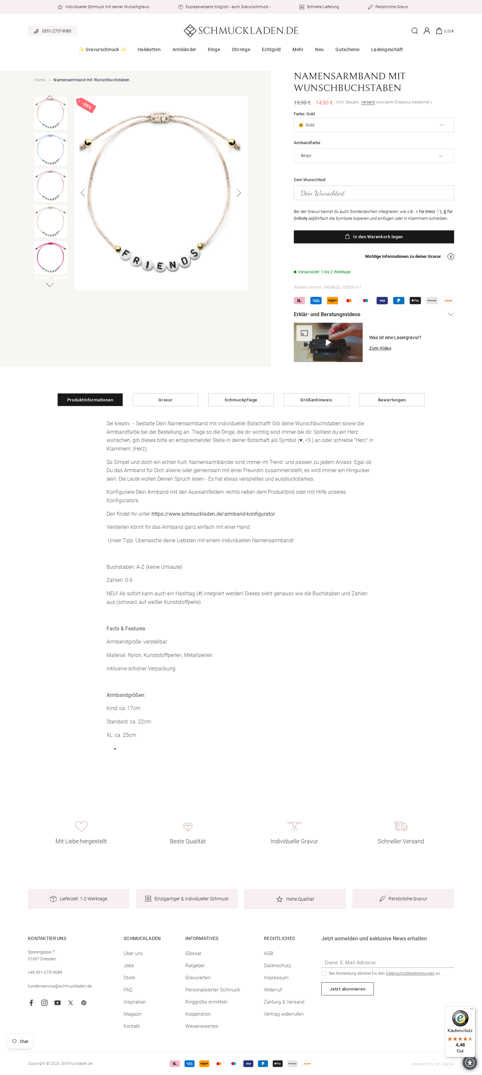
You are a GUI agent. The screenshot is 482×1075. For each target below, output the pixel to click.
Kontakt (132, 1026)
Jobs (129, 966)
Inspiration (135, 1002)
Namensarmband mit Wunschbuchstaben (91, 80)
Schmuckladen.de (76, 1063)
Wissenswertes (201, 1026)
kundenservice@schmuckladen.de (60, 986)
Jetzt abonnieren (347, 989)
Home (39, 80)
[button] (102, 52)
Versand (368, 102)
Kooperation (198, 1014)
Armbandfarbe (307, 142)
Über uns (133, 953)
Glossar (193, 953)
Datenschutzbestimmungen (410, 973)
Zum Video (380, 348)
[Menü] (471, 1010)
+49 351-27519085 (45, 972)
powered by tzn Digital (433, 1064)
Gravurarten (198, 978)
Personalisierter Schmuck (212, 990)
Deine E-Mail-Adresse (350, 962)
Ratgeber (195, 966)
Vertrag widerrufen (284, 1014)
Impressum (276, 978)
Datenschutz (277, 966)
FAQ (128, 990)
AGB (268, 953)
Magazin (133, 1014)
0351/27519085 (56, 31)
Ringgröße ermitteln (206, 1002)
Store (129, 978)
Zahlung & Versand (284, 1002)
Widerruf (273, 990)
